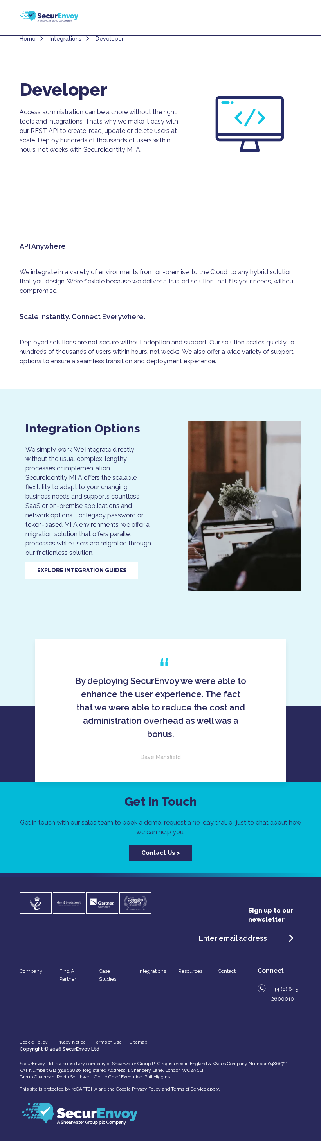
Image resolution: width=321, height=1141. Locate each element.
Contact (227, 971)
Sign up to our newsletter (270, 915)
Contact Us (158, 852)
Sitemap (138, 1042)
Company (31, 971)
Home (28, 39)
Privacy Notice (71, 1042)
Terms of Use (108, 1042)
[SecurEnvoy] (49, 19)
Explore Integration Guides (81, 570)
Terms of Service (188, 1089)
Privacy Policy (146, 1089)
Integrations (152, 971)
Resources (190, 971)
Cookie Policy (34, 1042)
